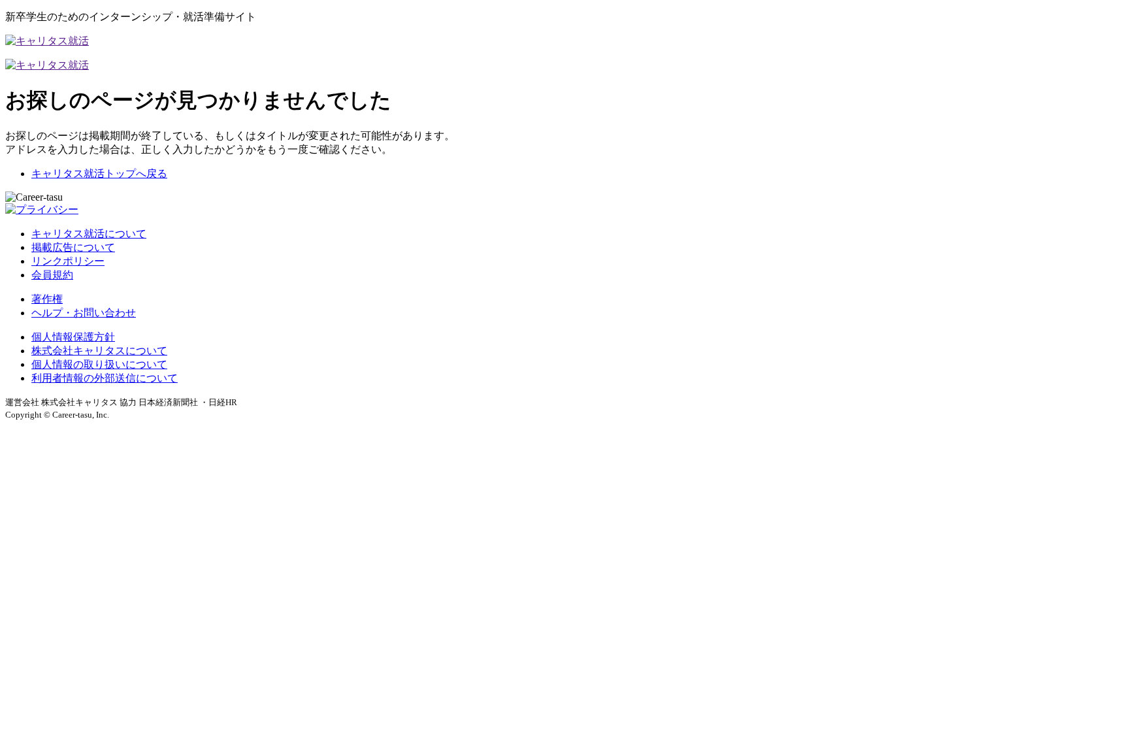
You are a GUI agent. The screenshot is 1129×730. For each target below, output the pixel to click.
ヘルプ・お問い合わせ (83, 312)
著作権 (47, 299)
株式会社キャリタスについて (99, 350)
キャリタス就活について (88, 233)
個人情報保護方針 (73, 336)
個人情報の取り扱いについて (99, 364)
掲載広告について (73, 247)
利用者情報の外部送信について (104, 378)
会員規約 (52, 274)
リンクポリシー (68, 261)
